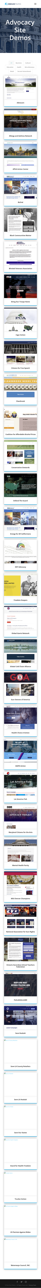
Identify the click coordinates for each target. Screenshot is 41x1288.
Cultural (28, 63)
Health (19, 67)
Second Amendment (24, 71)
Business (19, 63)
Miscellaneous (29, 67)
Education (10, 67)
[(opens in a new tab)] (20, 87)
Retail (12, 71)
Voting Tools (32, 1285)
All (11, 63)
